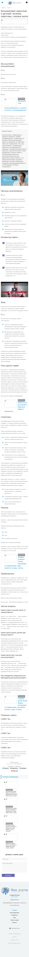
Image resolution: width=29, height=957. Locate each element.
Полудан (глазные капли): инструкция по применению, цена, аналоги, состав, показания (11, 828)
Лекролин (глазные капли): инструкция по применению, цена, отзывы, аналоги (11, 845)
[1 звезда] (7, 763)
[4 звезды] (11, 763)
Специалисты (14, 915)
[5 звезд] (13, 763)
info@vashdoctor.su (14, 899)
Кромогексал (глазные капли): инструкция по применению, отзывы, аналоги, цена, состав (11, 810)
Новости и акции (14, 920)
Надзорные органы (14, 939)
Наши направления (14, 912)
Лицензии (14, 936)
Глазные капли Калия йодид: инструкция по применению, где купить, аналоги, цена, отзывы (12, 793)
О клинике (14, 910)
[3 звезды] (10, 763)
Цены (14, 917)
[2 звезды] (9, 763)
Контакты (14, 922)
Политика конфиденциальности (14, 943)
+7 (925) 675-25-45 (14, 895)
